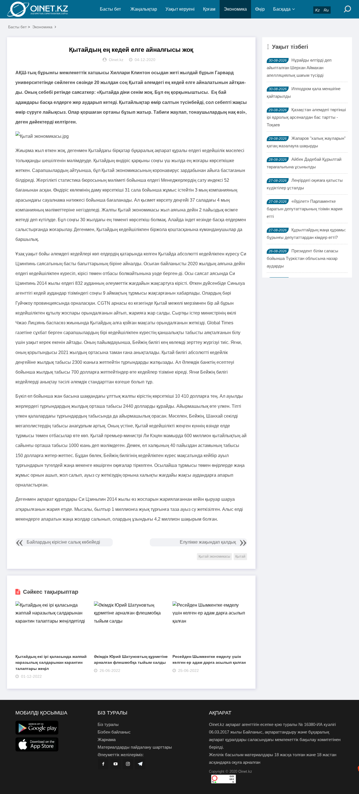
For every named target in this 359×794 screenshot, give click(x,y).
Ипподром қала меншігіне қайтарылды (303, 92)
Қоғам (209, 9)
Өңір (260, 9)
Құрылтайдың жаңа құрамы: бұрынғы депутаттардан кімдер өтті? (306, 233)
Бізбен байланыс (114, 732)
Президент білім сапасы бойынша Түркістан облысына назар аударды (302, 258)
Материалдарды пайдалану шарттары (135, 747)
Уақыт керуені (180, 9)
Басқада (282, 9)
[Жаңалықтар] (42, 9)
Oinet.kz (245, 771)
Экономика (235, 9)
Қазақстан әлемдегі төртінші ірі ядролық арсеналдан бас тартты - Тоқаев (306, 117)
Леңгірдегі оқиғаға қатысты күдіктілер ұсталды (305, 184)
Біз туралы (108, 724)
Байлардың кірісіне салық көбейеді (63, 542)
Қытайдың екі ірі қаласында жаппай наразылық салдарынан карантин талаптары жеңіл (51, 662)
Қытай (240, 556)
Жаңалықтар (143, 9)
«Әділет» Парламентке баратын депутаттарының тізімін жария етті (304, 209)
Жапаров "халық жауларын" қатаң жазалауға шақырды (306, 142)
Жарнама (107, 739)
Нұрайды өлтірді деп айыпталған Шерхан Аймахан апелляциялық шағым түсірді (299, 68)
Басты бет (110, 9)
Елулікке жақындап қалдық (208, 542)
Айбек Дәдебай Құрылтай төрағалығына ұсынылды (304, 163)
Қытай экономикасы (214, 556)
